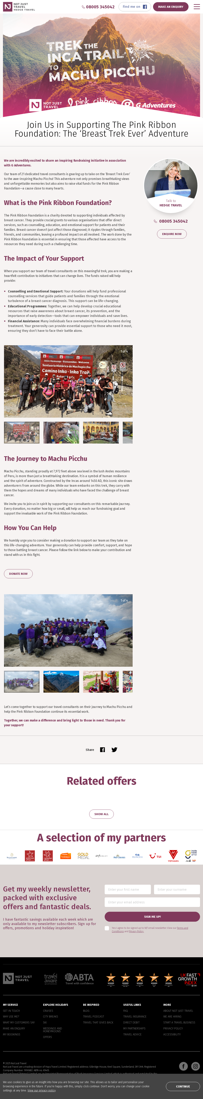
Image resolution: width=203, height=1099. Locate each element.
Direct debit (131, 1022)
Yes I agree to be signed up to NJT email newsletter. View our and (150, 930)
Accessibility (172, 1034)
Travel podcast (93, 1016)
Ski (45, 1022)
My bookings (11, 1034)
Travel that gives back (98, 1022)
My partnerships (134, 1028)
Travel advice (132, 1034)
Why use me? (11, 1016)
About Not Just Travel (178, 1010)
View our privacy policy (42, 1090)
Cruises (48, 1010)
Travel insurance (135, 1016)
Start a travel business (179, 1022)
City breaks (50, 1016)
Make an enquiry (14, 1028)
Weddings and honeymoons (52, 1030)
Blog (86, 1010)
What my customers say (19, 1022)
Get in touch (11, 1010)
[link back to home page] (17, 978)
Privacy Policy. (136, 931)
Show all (101, 814)
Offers (47, 1037)
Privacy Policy (173, 1028)
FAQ (125, 1010)
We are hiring (172, 1016)
